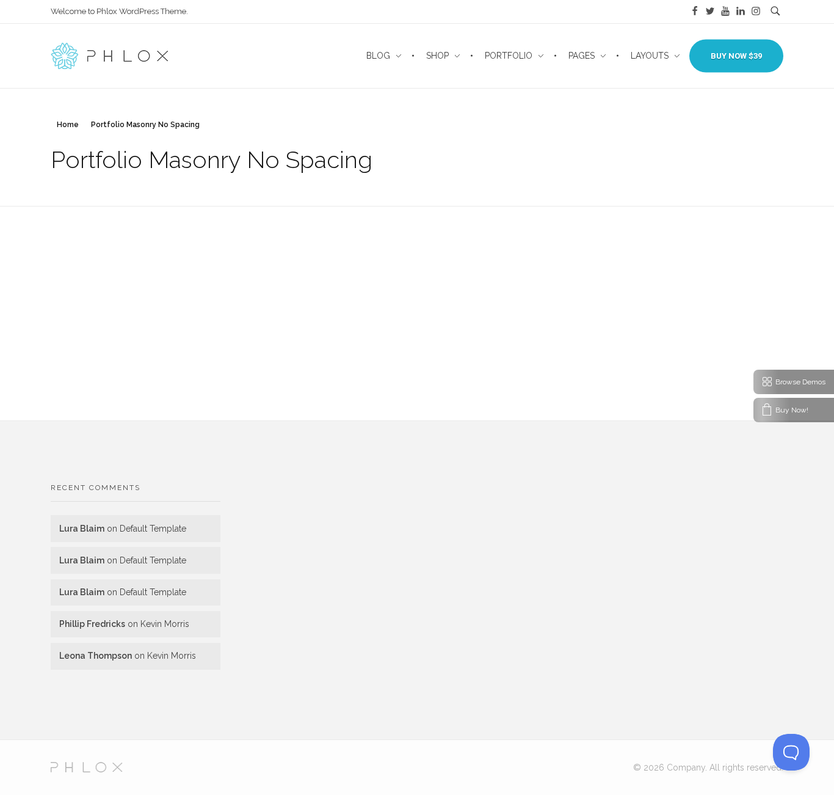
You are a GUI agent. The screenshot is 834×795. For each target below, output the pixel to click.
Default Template (153, 528)
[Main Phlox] (87, 767)
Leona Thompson (95, 656)
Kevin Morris (164, 624)
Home (68, 124)
